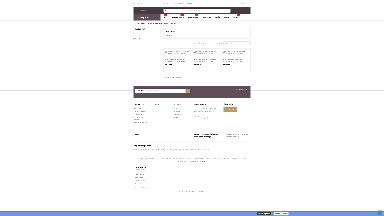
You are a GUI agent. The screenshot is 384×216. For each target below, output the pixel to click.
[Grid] (164, 43)
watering (136, 150)
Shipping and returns (140, 122)
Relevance (237, 43)
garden (205, 150)
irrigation (198, 150)
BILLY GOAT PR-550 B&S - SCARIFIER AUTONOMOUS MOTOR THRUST (176, 60)
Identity (176, 118)
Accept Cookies (281, 214)
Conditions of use (139, 111)
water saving (160, 150)
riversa (185, 150)
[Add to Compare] (165, 52)
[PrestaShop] (138, 39)
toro (153, 150)
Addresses (177, 115)
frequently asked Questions (139, 118)
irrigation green (172, 150)
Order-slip (177, 111)
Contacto (203, 162)
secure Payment (139, 115)
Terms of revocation (141, 184)
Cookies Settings (264, 214)
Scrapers (140, 29)
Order (175, 108)
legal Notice (137, 108)
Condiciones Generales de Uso (188, 162)
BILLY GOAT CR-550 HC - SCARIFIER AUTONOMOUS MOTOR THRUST (205, 60)
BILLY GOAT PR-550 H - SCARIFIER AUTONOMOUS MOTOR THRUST (233, 60)
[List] (168, 43)
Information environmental (139, 174)
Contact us (143, 10)
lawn (191, 150)
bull (180, 150)
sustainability (145, 150)
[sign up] (188, 91)
